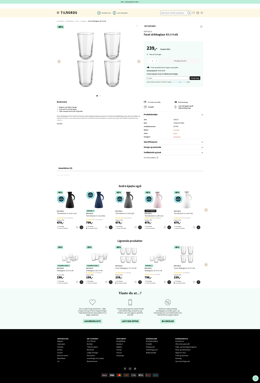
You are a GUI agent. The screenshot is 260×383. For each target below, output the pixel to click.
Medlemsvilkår (151, 353)
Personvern (91, 355)
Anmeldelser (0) (65, 168)
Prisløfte (151, 107)
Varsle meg (195, 78)
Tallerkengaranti (152, 350)
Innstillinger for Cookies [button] (95, 358)
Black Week (61, 358)
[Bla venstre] (59, 61)
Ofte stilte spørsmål (182, 344)
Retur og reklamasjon (183, 350)
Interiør (119, 350)
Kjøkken (119, 347)
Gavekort (119, 344)
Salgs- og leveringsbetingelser (186, 347)
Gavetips (60, 347)
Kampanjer (120, 355)
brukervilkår (184, 82)
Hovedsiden (60, 21)
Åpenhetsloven (92, 361)
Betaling (178, 358)
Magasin (60, 341)
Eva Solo (148, 31)
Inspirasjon (61, 344)
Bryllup (59, 350)
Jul (58, 361)
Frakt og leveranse (181, 355)
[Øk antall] (156, 61)
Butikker (90, 344)
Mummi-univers (62, 355)
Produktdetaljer (151, 114)
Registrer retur (180, 353)
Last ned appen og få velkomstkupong (185, 107)
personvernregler (175, 82)
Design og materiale (152, 147)
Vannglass (83, 21)
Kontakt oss (179, 341)
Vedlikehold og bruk (152, 152)
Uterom (119, 353)
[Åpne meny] (58, 13)
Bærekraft (90, 350)
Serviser (60, 353)
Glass (77, 21)
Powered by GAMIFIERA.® (63, 175)
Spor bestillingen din (182, 361)
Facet (175, 133)
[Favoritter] (77, 227)
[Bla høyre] (139, 61)
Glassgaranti (150, 347)
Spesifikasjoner (150, 142)
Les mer (59, 123)
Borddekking (69, 21)
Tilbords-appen (92, 347)
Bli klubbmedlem (152, 341)
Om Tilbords (91, 341)
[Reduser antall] (149, 61)
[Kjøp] (81, 227)
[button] (201, 27)
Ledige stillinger (92, 353)
